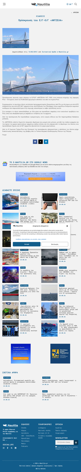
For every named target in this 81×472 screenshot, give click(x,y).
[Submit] (76, 442)
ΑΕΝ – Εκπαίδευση (27, 436)
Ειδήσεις (40, 16)
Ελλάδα (23, 428)
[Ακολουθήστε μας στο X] (11, 448)
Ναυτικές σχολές (44, 430)
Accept (26, 244)
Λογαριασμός (59, 433)
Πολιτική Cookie (24, 466)
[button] (67, 226)
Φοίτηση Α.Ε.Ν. (44, 433)
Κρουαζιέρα (25, 438)
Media (23, 443)
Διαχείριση (48, 466)
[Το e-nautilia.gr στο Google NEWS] (4, 163)
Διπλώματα (42, 428)
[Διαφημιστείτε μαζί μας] (40, 176)
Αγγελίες (58, 428)
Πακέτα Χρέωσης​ (61, 430)
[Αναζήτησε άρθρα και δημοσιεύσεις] (75, 4)
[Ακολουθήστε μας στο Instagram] (4, 448)
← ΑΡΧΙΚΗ (75, 12)
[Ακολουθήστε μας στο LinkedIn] (15, 448)
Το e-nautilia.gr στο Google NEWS (28, 162)
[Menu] (4, 4)
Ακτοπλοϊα (25, 433)
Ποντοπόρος (25, 441)
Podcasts (24, 446)
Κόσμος (23, 430)
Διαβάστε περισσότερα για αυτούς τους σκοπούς (31, 239)
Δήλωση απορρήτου (37, 466)
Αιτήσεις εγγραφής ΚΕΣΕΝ (45, 437)
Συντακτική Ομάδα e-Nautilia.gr (55, 52)
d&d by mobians (41, 469)
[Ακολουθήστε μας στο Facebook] (7, 448)
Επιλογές (54, 244)
